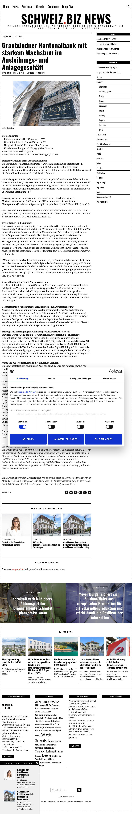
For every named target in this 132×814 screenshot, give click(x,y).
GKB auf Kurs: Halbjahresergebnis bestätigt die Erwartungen (46, 545)
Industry (102, 115)
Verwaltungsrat (40, 762)
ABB (36, 701)
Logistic (102, 120)
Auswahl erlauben (66, 439)
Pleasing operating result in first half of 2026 (11, 662)
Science (100, 177)
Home (6, 6)
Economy (7, 36)
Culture (99, 77)
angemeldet (18, 569)
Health (101, 110)
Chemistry (103, 86)
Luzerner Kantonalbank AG (42, 724)
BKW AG (52, 702)
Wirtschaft (53, 763)
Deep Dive (67, 6)
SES (58, 751)
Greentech (53, 6)
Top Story (100, 187)
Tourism (99, 192)
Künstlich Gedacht (103, 144)
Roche (37, 735)
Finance (18, 36)
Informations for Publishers (107, 43)
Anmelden (88, 802)
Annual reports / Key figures (107, 67)
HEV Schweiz (47, 717)
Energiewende (44, 712)
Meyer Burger (55, 724)
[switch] (51, 427)
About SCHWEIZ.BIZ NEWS (106, 39)
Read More (75, 746)
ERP (49, 712)
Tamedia (38, 759)
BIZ (44, 702)
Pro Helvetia (52, 731)
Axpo (40, 701)
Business (27, 6)
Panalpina (38, 730)
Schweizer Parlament (45, 751)
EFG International (53, 708)
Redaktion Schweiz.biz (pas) (14, 73)
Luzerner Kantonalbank (52, 721)
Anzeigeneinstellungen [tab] (80, 379)
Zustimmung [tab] (22, 379)
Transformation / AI (104, 196)
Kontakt (43, 802)
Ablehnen (28, 439)
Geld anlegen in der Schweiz (107, 53)
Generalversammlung (42, 714)
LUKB (42, 720)
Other (99, 163)
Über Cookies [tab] (109, 379)
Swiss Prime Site (56, 756)
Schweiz (45, 734)
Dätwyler (45, 709)
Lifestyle (39, 6)
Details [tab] (51, 379)
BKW (47, 701)
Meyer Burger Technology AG (44, 727)
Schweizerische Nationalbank (45, 747)
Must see (100, 158)
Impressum (51, 802)
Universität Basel (48, 759)
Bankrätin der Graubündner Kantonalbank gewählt (13, 543)
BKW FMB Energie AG (47, 703)
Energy (101, 96)
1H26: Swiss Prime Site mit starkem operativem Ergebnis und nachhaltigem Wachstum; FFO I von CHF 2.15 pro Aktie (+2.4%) (39, 666)
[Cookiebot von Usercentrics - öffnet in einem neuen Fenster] (111, 371)
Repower (58, 730)
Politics (99, 168)
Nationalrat (58, 727)
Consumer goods (105, 91)
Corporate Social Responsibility (108, 72)
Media (99, 153)
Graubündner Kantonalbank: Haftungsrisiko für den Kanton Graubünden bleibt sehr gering (76, 545)
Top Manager (101, 182)
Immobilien (56, 718)
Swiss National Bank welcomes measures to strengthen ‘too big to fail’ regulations (90, 663)
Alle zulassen (104, 439)
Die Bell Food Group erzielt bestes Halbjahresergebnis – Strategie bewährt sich (116, 663)
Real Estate (101, 172)
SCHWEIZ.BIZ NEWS (56, 741)
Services (102, 125)
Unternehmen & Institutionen (108, 48)
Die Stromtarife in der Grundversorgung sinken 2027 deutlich (65, 662)
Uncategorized (102, 201)
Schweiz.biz (42, 740)
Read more (8, 756)
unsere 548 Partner (26, 392)
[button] (79, 790)
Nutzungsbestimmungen (75, 802)
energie (37, 711)
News (16, 6)
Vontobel (47, 762)
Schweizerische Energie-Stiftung (45, 744)
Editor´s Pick (101, 134)
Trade (101, 129)
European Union (102, 139)
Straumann (38, 756)
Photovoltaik (45, 731)
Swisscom (46, 755)
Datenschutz (61, 802)
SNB (61, 751)
